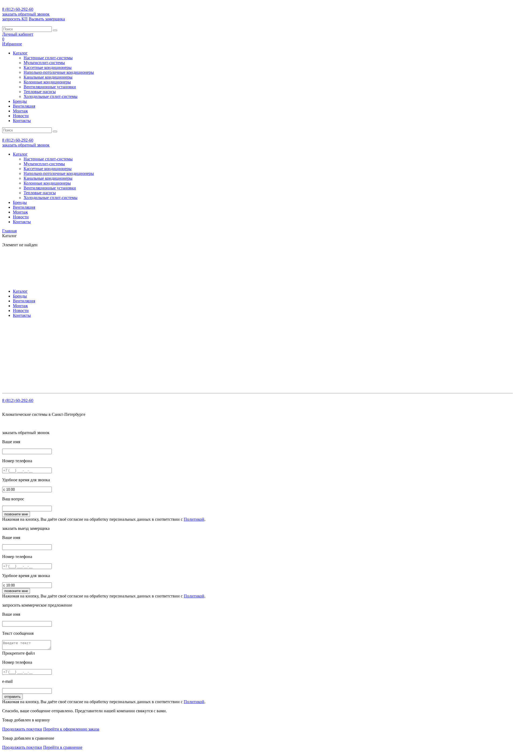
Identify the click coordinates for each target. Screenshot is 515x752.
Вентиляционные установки (50, 87)
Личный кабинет (17, 34)
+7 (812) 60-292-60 (36, 334)
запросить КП (15, 19)
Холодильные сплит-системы (51, 96)
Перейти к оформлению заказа (71, 729)
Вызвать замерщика (47, 19)
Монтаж (20, 111)
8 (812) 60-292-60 (17, 9)
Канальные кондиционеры (48, 77)
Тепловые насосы (40, 91)
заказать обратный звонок (26, 14)
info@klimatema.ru (57, 339)
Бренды (20, 101)
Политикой (194, 519)
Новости (21, 115)
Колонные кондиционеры (47, 82)
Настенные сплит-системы (48, 58)
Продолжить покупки (22, 729)
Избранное (12, 44)
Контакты (22, 120)
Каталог (20, 53)
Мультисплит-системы (44, 62)
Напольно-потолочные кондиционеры (59, 72)
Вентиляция (24, 106)
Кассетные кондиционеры (48, 67)
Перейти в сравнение (62, 747)
